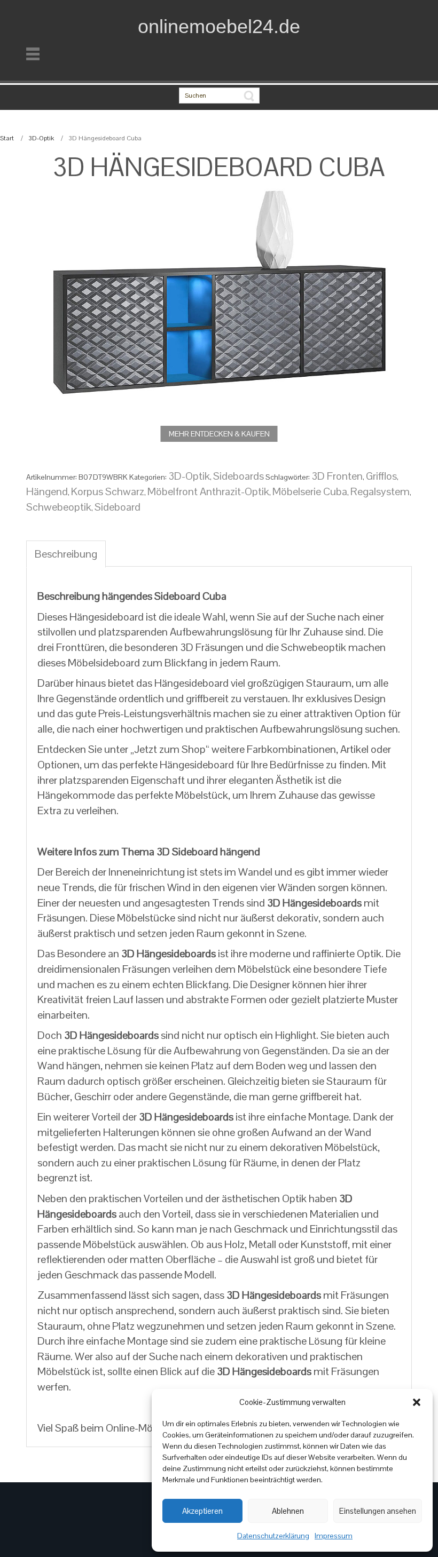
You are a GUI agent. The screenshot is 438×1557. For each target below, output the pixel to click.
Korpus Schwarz (107, 491)
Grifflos (381, 476)
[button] (416, 1402)
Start (7, 138)
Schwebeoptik (58, 507)
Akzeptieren (202, 1511)
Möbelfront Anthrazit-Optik (208, 491)
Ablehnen (288, 1511)
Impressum (334, 1535)
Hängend (47, 491)
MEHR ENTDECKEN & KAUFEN (219, 434)
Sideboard (117, 507)
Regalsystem (380, 491)
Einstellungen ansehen (377, 1511)
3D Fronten (337, 476)
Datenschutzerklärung (273, 1535)
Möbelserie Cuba (309, 491)
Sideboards (238, 476)
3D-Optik (41, 138)
